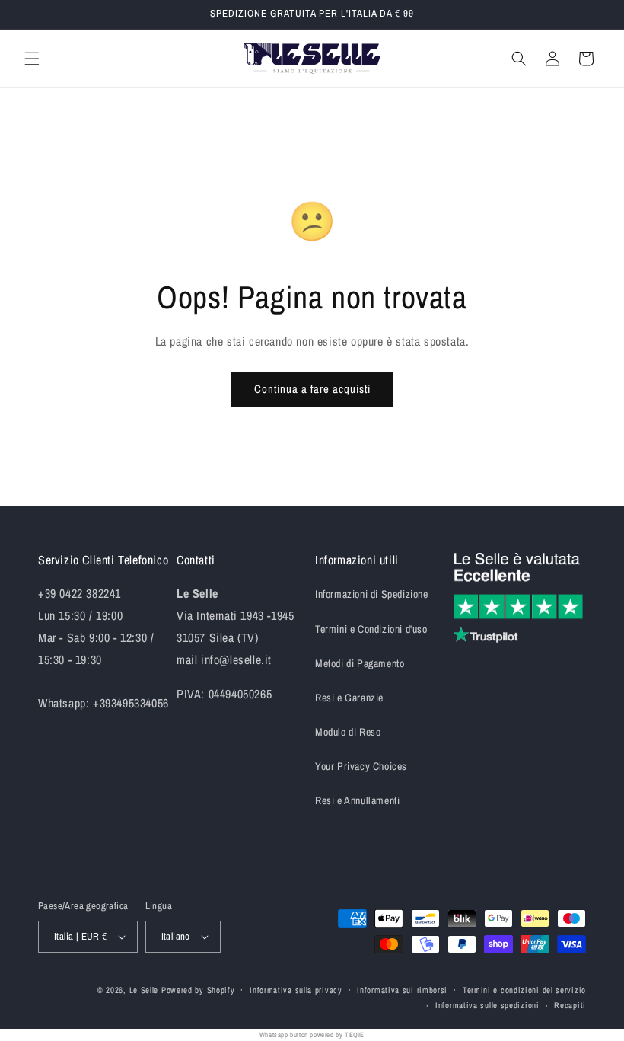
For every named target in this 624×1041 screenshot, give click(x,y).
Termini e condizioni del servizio (524, 990)
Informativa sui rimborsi (402, 990)
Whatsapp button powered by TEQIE (312, 1034)
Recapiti (570, 1005)
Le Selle (144, 990)
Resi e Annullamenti (357, 800)
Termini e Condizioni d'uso (371, 629)
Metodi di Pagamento (359, 663)
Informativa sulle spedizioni (487, 1005)
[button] (32, 58)
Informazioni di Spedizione (371, 594)
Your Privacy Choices (361, 766)
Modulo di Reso (347, 732)
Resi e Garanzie (349, 697)
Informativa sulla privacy (296, 990)
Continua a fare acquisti (312, 389)
